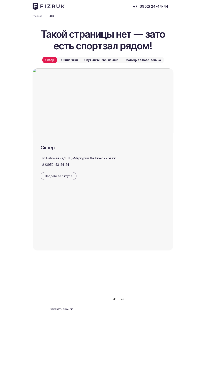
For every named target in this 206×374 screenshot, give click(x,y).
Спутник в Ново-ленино (101, 60)
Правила (66, 363)
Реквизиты (49, 363)
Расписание (50, 281)
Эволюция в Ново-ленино (143, 60)
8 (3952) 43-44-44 (55, 165)
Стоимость (90, 289)
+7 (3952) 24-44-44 (150, 6)
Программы (49, 288)
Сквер (49, 60)
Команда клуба (93, 275)
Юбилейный (69, 60)
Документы (90, 282)
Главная (47, 275)
